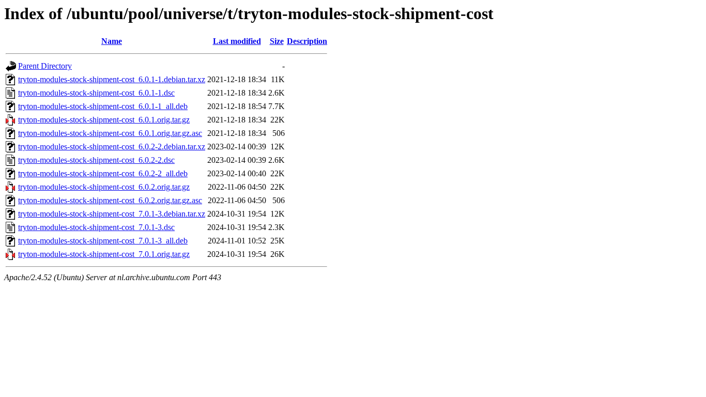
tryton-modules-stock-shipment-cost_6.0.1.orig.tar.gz (104, 119)
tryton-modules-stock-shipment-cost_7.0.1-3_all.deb (103, 240)
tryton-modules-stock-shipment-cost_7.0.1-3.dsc (96, 227)
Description (307, 41)
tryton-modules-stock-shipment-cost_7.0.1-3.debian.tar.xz (111, 213)
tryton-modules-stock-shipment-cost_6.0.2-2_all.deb (103, 173)
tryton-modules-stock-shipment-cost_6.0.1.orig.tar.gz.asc (110, 133)
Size (277, 41)
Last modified (237, 41)
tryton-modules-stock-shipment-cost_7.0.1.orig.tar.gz (104, 254)
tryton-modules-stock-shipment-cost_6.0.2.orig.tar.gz (104, 186)
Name (111, 41)
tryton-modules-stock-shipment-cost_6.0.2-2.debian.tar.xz (111, 146)
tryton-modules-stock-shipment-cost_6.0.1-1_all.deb (103, 106)
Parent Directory (45, 66)
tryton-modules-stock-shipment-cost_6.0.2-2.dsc (96, 160)
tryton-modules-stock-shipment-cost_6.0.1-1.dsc (96, 92)
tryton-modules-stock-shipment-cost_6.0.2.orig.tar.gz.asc (110, 200)
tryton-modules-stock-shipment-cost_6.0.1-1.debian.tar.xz (111, 79)
